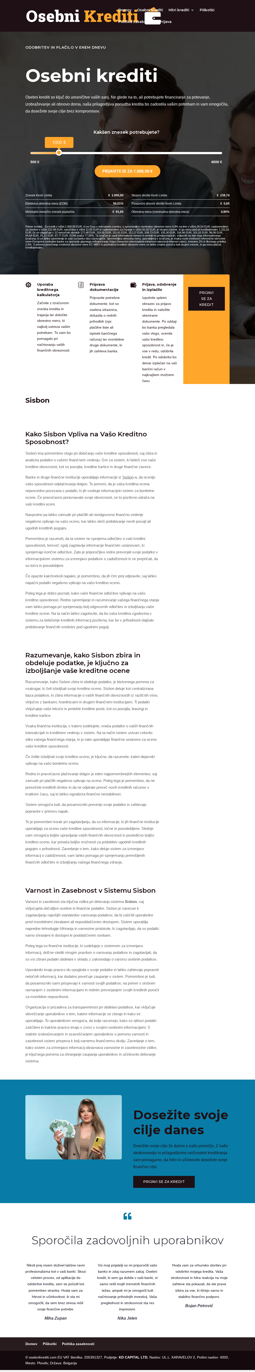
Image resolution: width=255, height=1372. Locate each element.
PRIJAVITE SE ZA (127, 171)
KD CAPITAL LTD (133, 1357)
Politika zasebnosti (136, 22)
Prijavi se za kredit (206, 298)
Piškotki (207, 10)
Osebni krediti (150, 10)
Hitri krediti (179, 10)
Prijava (165, 22)
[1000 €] (59, 152)
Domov (124, 10)
